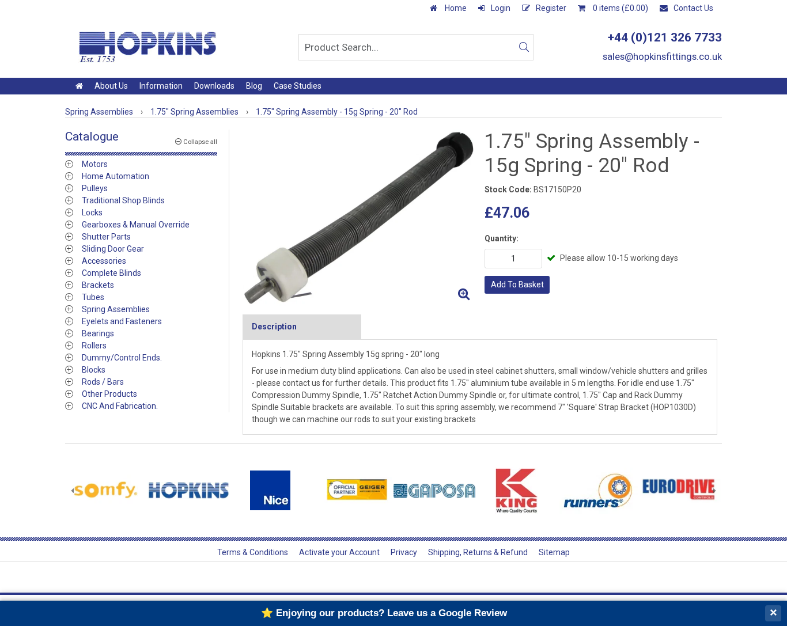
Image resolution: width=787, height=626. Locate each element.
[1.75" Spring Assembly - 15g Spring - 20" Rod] (359, 218)
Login (500, 8)
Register (551, 8)
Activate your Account (339, 552)
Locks (92, 212)
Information (161, 85)
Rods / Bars (103, 381)
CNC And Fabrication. (120, 406)
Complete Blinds (111, 273)
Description (274, 326)
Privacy (404, 552)
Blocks (93, 369)
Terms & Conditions (252, 552)
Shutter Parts (106, 236)
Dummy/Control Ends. (122, 357)
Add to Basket (517, 284)
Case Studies (297, 85)
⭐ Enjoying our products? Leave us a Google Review (384, 613)
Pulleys (95, 188)
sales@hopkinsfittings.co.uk (662, 56)
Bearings (98, 333)
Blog (254, 85)
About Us (111, 85)
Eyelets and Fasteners (122, 321)
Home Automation (115, 176)
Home (455, 8)
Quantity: (502, 238)
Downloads (214, 85)
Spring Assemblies (116, 309)
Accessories (104, 260)
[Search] (523, 47)
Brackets (98, 285)
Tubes (93, 297)
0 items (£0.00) (619, 8)
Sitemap (554, 552)
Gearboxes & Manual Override (136, 224)
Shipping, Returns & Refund (478, 552)
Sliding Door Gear (113, 248)
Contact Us (693, 8)
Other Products (109, 394)
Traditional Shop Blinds (123, 200)
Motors (95, 164)
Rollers (94, 345)
